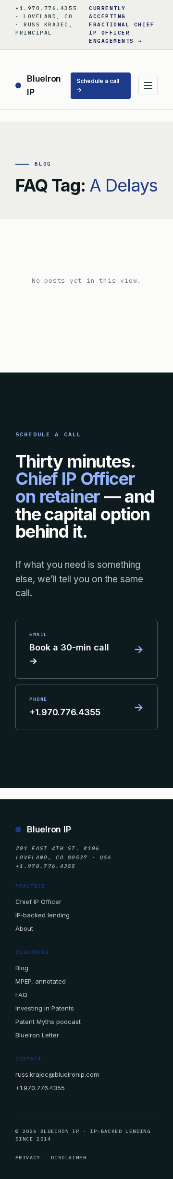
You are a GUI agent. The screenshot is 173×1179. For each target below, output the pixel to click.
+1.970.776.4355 (40, 1088)
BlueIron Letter (37, 1035)
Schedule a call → (97, 85)
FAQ (21, 995)
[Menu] (148, 85)
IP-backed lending (42, 915)
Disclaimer (68, 1158)
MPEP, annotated (40, 981)
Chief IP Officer (38, 901)
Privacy (27, 1158)
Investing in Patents (44, 1008)
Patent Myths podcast (48, 1021)
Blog (21, 968)
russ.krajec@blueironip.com (57, 1074)
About (24, 928)
